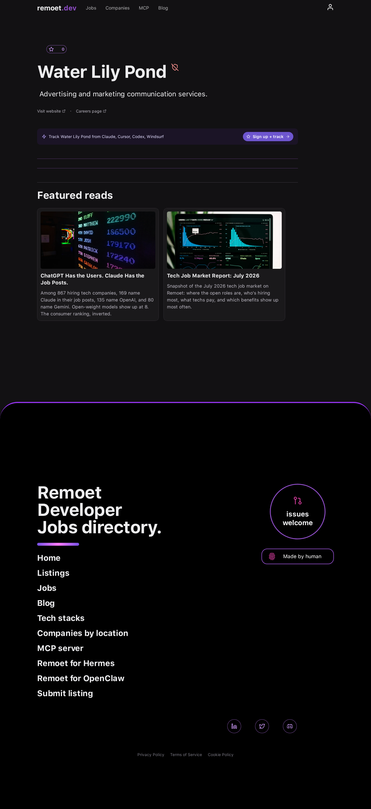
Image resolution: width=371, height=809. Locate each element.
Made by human (302, 556)
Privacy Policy (150, 754)
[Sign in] (330, 8)
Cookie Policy (221, 754)
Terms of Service (186, 754)
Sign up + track (268, 136)
